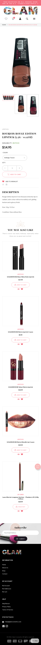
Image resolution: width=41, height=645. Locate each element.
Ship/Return (6, 603)
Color (5, 152)
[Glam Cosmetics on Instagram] (6, 184)
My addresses (6, 588)
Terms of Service (7, 610)
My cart (4, 592)
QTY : (4, 162)
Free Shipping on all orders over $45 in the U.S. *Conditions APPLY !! (21, 2)
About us (5, 567)
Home (4, 24)
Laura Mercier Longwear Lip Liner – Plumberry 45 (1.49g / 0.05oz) (20, 498)
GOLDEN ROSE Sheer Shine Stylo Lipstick (20, 277)
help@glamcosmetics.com (13, 621)
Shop (3, 571)
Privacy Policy (6, 606)
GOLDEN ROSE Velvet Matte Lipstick (20, 387)
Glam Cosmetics (17, 637)
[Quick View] (19, 289)
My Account (6, 585)
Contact (4, 574)
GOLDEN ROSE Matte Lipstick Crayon (20, 332)
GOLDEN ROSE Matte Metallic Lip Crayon (20, 442)
